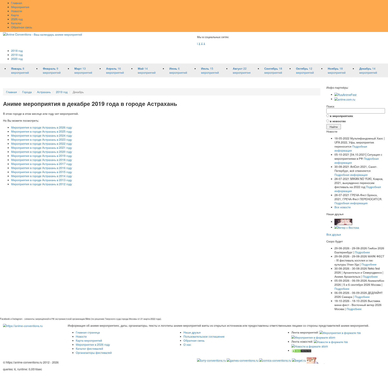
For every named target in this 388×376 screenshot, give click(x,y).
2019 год (17, 55)
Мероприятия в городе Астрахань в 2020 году (41, 152)
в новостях (338, 121)
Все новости (342, 207)
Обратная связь (21, 27)
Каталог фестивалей (89, 348)
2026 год (17, 19)
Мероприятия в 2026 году (93, 344)
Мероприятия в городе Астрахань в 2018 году (41, 160)
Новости (16, 11)
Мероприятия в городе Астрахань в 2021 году (41, 148)
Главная (16, 3)
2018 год (17, 51)
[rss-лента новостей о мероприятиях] (331, 341)
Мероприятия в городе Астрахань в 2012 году (41, 184)
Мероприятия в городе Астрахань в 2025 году (41, 131)
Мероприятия (20, 7)
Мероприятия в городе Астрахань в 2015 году (41, 172)
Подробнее (362, 252)
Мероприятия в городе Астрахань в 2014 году (41, 176)
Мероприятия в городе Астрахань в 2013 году (41, 180)
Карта (15, 15)
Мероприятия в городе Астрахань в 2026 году (41, 127)
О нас (187, 344)
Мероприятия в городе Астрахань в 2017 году (41, 164)
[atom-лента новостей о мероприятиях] (309, 346)
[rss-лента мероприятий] (340, 332)
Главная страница (88, 332)
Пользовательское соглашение (204, 336)
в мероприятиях (341, 116)
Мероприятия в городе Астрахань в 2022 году (41, 143)
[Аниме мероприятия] (23, 325)
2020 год (17, 59)
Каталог (16, 23)
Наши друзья (192, 332)
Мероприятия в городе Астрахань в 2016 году (41, 168)
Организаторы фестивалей (94, 353)
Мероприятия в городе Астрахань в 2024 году (41, 135)
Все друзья (333, 234)
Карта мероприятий (89, 340)
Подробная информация (350, 148)
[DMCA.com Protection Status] (301, 350)
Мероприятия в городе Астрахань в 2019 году (41, 156)
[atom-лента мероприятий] (313, 337)
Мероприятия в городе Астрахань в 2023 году (41, 139)
